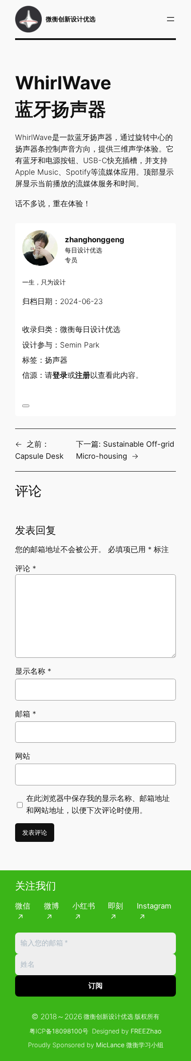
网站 (22, 756)
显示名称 (33, 671)
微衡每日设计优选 (90, 329)
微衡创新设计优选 (71, 19)
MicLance (110, 1045)
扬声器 (56, 360)
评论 (25, 568)
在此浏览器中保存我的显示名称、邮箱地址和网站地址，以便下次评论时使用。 (98, 804)
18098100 (67, 1031)
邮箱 (25, 713)
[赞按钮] (25, 405)
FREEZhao (146, 1031)
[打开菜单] (170, 19)
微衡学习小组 (144, 1045)
